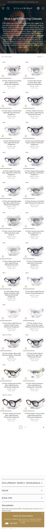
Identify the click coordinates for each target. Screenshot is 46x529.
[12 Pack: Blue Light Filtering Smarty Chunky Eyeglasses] (34, 280)
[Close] (42, 513)
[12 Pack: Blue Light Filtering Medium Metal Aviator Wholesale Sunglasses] (11, 312)
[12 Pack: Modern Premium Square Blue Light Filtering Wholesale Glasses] (34, 99)
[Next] (36, 427)
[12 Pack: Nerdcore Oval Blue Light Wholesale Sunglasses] (34, 190)
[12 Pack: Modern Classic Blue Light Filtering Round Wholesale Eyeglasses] (34, 402)
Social (5, 490)
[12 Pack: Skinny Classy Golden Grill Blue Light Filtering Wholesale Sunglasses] (11, 280)
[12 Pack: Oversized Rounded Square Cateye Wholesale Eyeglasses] (34, 129)
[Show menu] (3, 8)
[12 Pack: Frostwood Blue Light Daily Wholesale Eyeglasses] (34, 250)
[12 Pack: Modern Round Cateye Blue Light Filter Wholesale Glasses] (34, 342)
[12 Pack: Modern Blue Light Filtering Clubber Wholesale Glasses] (11, 342)
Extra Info (7, 498)
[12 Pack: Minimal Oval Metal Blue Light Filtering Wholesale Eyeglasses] (11, 69)
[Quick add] (3, 76)
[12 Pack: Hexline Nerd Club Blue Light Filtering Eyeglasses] (34, 220)
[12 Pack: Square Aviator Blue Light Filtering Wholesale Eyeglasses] (11, 99)
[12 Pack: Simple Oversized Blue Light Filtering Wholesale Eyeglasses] (11, 402)
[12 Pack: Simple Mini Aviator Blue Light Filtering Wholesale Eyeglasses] (11, 372)
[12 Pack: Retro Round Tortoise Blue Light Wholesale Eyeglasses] (34, 69)
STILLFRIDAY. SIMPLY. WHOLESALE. (21, 483)
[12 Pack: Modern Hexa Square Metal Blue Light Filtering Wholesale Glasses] (34, 312)
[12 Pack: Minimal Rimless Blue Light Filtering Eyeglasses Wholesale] (34, 372)
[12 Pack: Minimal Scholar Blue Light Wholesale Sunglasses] (11, 129)
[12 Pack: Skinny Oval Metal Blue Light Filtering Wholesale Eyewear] (11, 250)
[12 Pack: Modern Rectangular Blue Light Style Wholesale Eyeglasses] (34, 160)
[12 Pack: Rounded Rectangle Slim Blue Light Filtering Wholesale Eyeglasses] (11, 190)
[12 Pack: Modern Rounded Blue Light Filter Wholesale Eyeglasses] (11, 160)
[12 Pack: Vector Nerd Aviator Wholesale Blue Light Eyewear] (11, 220)
